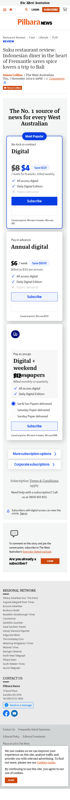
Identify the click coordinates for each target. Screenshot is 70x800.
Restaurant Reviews (14, 37)
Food (32, 37)
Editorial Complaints (34, 736)
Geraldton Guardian (13, 622)
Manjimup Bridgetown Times (18, 643)
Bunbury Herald (11, 610)
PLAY (55, 37)
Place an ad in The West (16, 743)
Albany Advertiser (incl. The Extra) (20, 598)
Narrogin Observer (12, 651)
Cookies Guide (46, 762)
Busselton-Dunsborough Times (19, 614)
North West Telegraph (14, 655)
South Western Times (14, 663)
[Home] (11, 9)
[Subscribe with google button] (34, 211)
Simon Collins (14, 87)
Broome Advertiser (12, 606)
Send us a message (21, 705)
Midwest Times (10, 647)
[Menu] (4, 9)
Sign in (23, 513)
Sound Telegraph (11, 668)
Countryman (9, 618)
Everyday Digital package (37, 551)
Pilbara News (9, 659)
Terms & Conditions (44, 481)
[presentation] (13, 403)
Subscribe (51, 9)
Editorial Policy (11, 736)
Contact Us (9, 729)
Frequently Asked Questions (34, 729)
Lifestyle (43, 37)
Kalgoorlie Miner (11, 635)
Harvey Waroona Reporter (16, 630)
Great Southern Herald (14, 626)
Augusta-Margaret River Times (18, 602)
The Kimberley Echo (13, 639)
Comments (57, 78)
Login (35, 9)
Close (11, 780)
